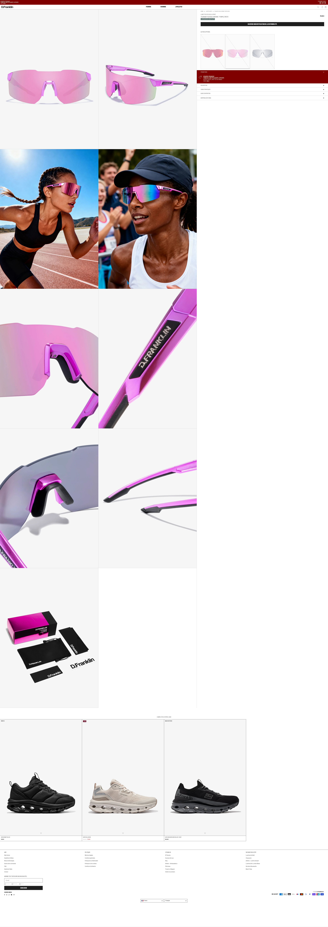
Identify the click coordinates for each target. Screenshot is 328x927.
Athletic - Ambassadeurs (171, 863)
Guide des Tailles (8, 869)
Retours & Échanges (9, 860)
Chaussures (248, 858)
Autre (22, 884)
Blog (166, 860)
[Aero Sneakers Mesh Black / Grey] (205, 777)
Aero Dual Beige (87, 837)
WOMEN (202, 11)
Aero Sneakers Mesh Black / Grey (173, 837)
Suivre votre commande (10, 863)
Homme (8, 884)
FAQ (5, 866)
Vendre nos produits (170, 872)
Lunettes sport (209, 11)
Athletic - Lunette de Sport (252, 860)
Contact (6, 872)
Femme (15, 884)
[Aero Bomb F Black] (41, 777)
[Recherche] (318, 7)
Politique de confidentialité (91, 860)
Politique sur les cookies (91, 863)
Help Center (7, 855)
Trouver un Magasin (170, 869)
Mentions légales (89, 855)
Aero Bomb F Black (5, 837)
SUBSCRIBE (23, 888)
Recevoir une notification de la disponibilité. (262, 24)
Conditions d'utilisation (90, 866)
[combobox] (152, 900)
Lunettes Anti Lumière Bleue (253, 863)
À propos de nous (169, 858)
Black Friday (249, 869)
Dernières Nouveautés (251, 866)
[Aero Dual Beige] (123, 777)
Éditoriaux (167, 866)
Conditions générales (90, 858)
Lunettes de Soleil (250, 855)
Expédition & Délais (8, 858)
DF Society (167, 855)
